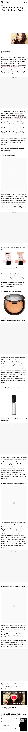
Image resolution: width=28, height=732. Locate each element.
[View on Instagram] (14, 174)
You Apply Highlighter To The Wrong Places (14, 387)
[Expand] (21, 719)
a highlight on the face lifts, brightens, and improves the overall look (14, 118)
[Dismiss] (26, 719)
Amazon (3, 270)
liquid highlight (15, 280)
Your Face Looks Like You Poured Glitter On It (14, 291)
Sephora (23, 320)
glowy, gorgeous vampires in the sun (15, 113)
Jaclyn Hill (8, 707)
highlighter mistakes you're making (10, 65)
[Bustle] (4, 2)
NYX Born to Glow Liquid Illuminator (11, 268)
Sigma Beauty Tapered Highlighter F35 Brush (13, 418)
